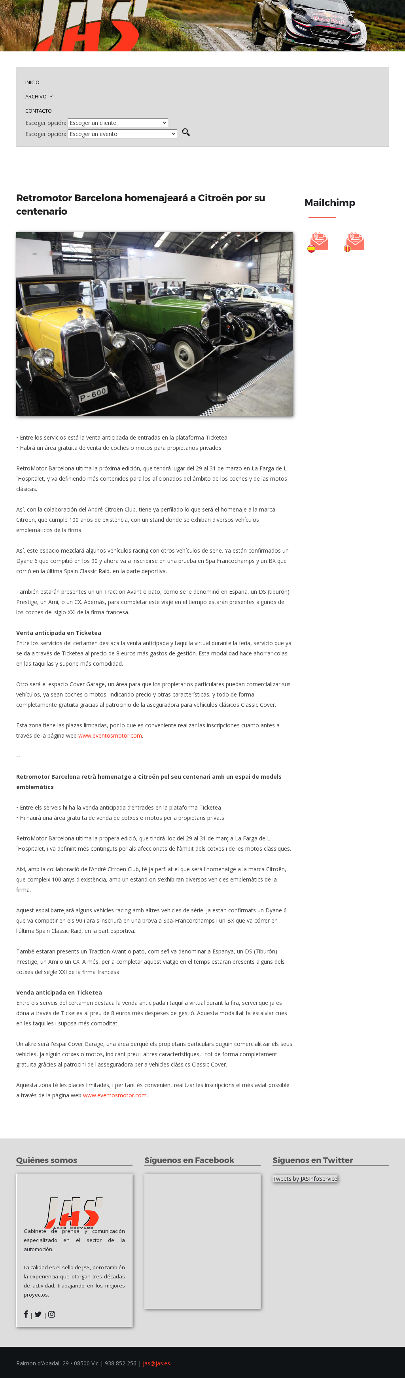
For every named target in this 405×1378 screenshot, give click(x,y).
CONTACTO (38, 110)
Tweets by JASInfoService (305, 1178)
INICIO (32, 82)
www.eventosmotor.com (110, 735)
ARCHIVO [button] (36, 96)
